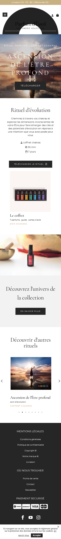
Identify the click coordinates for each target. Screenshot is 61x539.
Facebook (23, 517)
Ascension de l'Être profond (30, 397)
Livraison (30, 462)
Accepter (37, 535)
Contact (30, 484)
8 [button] (42, 412)
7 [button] (38, 412)
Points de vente (30, 479)
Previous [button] (1, 380)
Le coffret (17, 215)
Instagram (38, 517)
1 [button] (19, 412)
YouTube (30, 517)
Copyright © (31, 451)
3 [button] (25, 412)
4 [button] (29, 412)
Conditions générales (30, 439)
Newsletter (30, 490)
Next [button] (59, 380)
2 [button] (22, 412)
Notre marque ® (30, 456)
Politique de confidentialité (30, 445)
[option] (30, 381)
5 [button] (32, 412)
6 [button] (35, 412)
